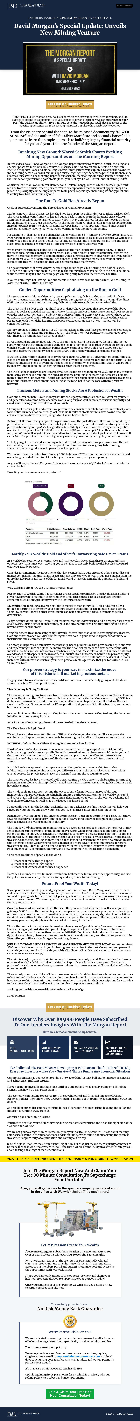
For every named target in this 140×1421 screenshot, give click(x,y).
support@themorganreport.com (78, 1356)
